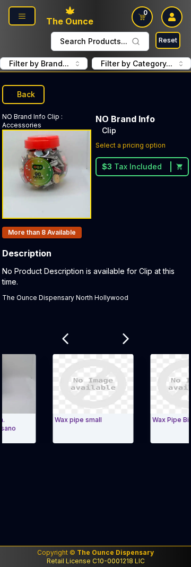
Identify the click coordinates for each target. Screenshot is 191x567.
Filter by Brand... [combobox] (39, 63)
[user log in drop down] (172, 17)
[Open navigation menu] (22, 15)
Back (26, 94)
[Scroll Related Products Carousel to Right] (125, 338)
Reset (168, 40)
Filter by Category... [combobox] (136, 63)
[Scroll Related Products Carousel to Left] (65, 338)
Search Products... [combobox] (93, 41)
